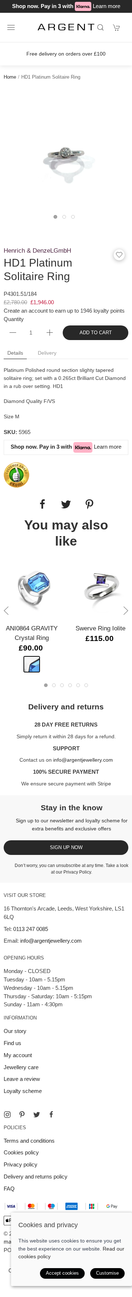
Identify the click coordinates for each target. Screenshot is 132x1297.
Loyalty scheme (23, 1091)
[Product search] (100, 27)
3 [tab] (74, 218)
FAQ (9, 1188)
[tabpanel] (66, 150)
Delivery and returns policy (35, 1176)
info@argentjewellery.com (83, 760)
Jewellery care (21, 1067)
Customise (107, 1273)
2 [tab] (66, 218)
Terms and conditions (29, 1141)
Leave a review (22, 1079)
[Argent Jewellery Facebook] (51, 1114)
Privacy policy (20, 1164)
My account (18, 1055)
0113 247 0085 (30, 929)
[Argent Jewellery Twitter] (36, 1114)
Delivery (47, 353)
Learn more (106, 6)
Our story (15, 1031)
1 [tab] (57, 218)
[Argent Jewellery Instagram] (7, 1114)
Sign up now (66, 847)
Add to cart (96, 332)
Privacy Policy (77, 872)
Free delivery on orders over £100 (66, 54)
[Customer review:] (16, 474)
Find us (12, 1043)
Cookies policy (21, 1152)
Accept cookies (62, 1273)
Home (10, 77)
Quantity (14, 319)
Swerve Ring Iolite (100, 627)
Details (15, 353)
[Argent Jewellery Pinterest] (22, 1114)
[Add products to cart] (117, 27)
